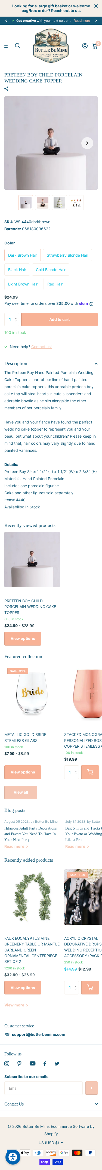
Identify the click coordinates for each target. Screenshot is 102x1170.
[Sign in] (85, 45)
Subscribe (91, 1088)
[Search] (17, 46)
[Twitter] (56, 1063)
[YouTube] (32, 1063)
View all (21, 792)
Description (15, 363)
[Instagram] (6, 1063)
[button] (6, 21)
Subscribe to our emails (26, 1076)
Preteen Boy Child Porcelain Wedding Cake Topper (30, 606)
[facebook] (45, 1063)
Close (96, 6)
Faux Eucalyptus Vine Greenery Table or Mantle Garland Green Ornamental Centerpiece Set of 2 (32, 950)
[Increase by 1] (17, 315)
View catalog (7, 46)
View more (14, 1005)
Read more (82, 21)
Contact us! (41, 346)
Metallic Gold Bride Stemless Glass (25, 737)
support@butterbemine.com (38, 1034)
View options (23, 638)
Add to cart (59, 319)
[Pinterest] (19, 1063)
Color (9, 243)
